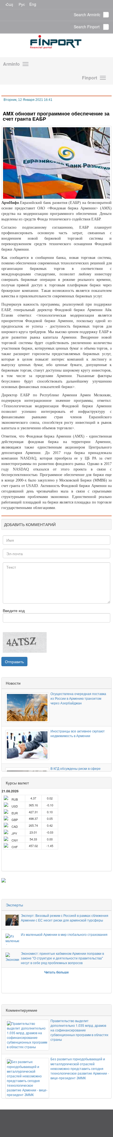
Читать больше (56, 972)
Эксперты (14, 905)
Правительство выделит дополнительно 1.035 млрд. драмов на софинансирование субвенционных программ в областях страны (79, 1030)
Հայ (9, 4)
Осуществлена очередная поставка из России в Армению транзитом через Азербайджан (78, 698)
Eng (32, 4)
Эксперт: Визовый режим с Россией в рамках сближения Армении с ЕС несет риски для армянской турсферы (64, 917)
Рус (22, 4)
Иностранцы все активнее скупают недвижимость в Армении (77, 733)
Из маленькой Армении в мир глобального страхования (64, 934)
